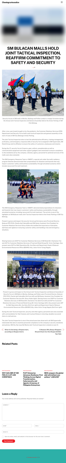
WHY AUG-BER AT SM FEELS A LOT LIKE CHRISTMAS (10, 375)
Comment (6, 405)
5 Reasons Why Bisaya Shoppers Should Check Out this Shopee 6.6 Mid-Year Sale (48, 332)
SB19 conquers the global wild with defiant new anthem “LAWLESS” (53, 375)
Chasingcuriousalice (32, 457)
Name (5, 425)
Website (5, 432)
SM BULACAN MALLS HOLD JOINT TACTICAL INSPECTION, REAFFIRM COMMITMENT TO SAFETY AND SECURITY (33, 55)
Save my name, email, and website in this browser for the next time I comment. (27, 436)
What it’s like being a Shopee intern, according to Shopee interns (17, 331)
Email (37, 425)
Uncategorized (6, 370)
